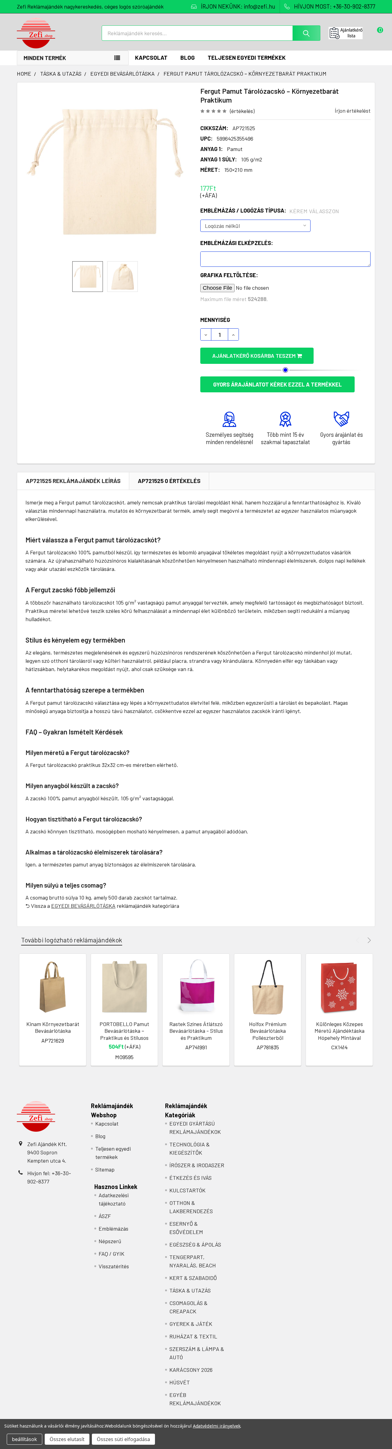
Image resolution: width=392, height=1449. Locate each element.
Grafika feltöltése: (229, 275)
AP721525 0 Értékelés (169, 480)
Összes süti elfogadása (123, 1439)
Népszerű (110, 1241)
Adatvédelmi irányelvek (216, 1426)
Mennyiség (215, 319)
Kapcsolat (151, 57)
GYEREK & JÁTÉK (190, 1323)
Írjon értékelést (353, 110)
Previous (358, 940)
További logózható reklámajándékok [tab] (71, 940)
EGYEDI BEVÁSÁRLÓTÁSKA (83, 905)
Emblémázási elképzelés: (236, 243)
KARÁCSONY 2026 (191, 1369)
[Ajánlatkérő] (352, 33)
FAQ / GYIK (111, 1253)
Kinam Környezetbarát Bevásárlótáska (52, 1027)
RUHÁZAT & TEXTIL (193, 1336)
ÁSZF (105, 1216)
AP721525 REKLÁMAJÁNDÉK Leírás (73, 480)
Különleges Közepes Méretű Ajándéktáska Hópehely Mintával (339, 1031)
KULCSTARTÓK (187, 1190)
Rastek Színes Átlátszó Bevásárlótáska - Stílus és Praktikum (196, 1031)
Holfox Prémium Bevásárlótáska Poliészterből (267, 1031)
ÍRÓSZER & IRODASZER (196, 1165)
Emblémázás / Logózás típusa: (269, 210)
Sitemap (105, 1169)
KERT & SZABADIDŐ (193, 1277)
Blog (187, 57)
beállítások (24, 1439)
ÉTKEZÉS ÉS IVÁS (190, 1177)
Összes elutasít (67, 1439)
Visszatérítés (114, 1266)
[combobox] (211, 33)
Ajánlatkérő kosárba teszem (254, 355)
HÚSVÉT (179, 1382)
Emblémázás (113, 1228)
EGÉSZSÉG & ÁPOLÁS (195, 1244)
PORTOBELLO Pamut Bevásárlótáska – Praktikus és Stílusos (124, 1031)
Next (368, 940)
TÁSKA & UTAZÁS (190, 1290)
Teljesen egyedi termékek (247, 57)
